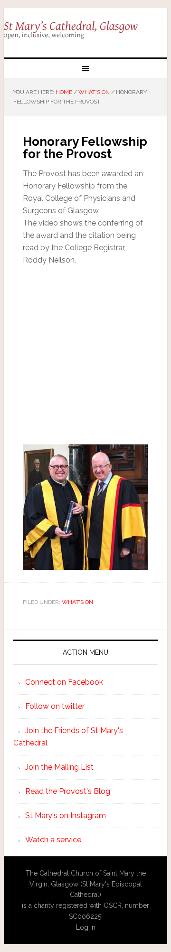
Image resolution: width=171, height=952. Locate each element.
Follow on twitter (55, 706)
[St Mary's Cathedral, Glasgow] (85, 29)
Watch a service (53, 839)
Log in (85, 927)
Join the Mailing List (59, 767)
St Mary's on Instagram (65, 815)
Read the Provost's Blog (67, 791)
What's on (77, 602)
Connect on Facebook (64, 682)
